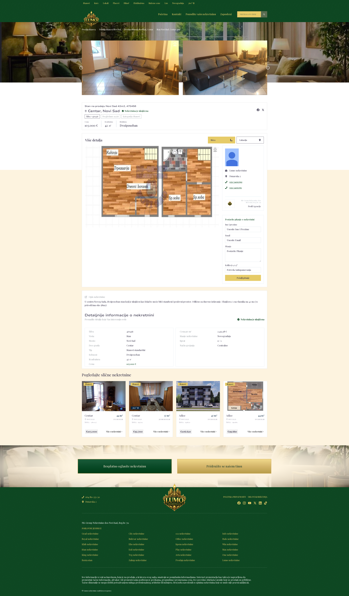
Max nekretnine (230, 549)
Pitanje (228, 246)
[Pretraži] (264, 14)
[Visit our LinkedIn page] (260, 503)
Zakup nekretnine (138, 560)
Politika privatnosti (234, 497)
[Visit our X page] (255, 503)
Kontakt (176, 14)
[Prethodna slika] (81, 68)
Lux (166, 3)
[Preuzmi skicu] (215, 149)
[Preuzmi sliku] (174, 44)
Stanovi (86, 3)
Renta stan (87, 560)
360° (190, 3)
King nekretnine (90, 554)
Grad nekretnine (90, 533)
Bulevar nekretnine (138, 539)
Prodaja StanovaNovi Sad (110, 29)
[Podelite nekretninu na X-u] (263, 110)
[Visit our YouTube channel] (249, 503)
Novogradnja (178, 3)
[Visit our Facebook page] (239, 503)
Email (227, 235)
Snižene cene (154, 3)
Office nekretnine (184, 539)
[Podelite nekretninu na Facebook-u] (258, 110)
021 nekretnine (183, 533)
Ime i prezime (231, 224)
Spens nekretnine (184, 544)
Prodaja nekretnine (185, 560)
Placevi (116, 3)
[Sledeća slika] (268, 68)
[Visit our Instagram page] (244, 503)
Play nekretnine (183, 549)
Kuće (96, 3)
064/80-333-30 (92, 497)
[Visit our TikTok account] (265, 503)
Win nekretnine (230, 544)
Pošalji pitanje (243, 278)
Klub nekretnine (90, 544)
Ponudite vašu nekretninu (201, 14)
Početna (163, 14)
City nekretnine (136, 533)
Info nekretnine (230, 533)
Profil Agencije (254, 206)
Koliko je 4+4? (231, 265)
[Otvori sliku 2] (130, 67)
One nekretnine (230, 554)
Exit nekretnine (136, 549)
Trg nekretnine (136, 554)
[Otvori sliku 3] (231, 67)
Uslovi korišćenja (257, 497)
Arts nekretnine (183, 554)
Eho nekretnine (136, 544)
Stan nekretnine (90, 549)
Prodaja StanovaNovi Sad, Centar (138, 29)
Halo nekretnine (230, 539)
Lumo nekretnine (231, 560)
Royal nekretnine (90, 539)
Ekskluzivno (138, 3)
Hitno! (126, 3)
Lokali (106, 3)
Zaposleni (226, 14)
